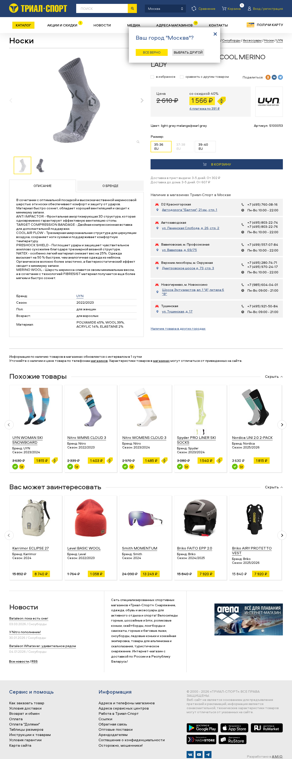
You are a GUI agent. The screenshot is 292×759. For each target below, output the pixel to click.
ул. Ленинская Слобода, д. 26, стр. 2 (190, 228)
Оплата (16, 719)
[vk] (274, 77)
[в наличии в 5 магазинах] (125, 466)
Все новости (19, 661)
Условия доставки (25, 708)
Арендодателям (113, 735)
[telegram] (280, 77)
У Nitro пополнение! (25, 631)
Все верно (152, 52)
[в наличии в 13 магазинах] (235, 466)
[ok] (268, 77)
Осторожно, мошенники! (121, 745)
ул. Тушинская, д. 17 (177, 311)
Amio (277, 756)
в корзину (221, 164)
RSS (34, 661)
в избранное (165, 77)
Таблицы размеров (26, 729)
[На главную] (38, 8)
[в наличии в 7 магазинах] (15, 466)
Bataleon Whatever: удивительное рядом (42, 645)
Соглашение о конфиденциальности (132, 740)
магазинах (161, 360)
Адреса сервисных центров (124, 708)
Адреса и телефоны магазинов (127, 703)
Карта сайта (20, 745)
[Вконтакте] (190, 754)
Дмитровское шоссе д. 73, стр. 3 (188, 268)
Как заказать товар (26, 703)
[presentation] (13, 100)
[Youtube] (199, 754)
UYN (79, 295)
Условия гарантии (25, 740)
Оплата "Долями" (24, 724)
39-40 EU (203, 146)
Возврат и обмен (24, 713)
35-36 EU (158, 146)
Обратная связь (113, 724)
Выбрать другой (188, 52)
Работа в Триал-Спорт (119, 713)
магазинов (99, 360)
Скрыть (272, 376)
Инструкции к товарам (30, 735)
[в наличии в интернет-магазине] (22, 466)
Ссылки (105, 719)
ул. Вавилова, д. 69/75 (179, 250)
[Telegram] (207, 754)
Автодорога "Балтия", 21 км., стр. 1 (189, 210)
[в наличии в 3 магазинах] (70, 466)
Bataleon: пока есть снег (28, 618)
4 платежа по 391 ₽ (204, 108)
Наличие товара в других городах (178, 328)
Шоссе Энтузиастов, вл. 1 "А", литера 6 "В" (193, 292)
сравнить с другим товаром (207, 77)
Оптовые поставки (116, 729)
